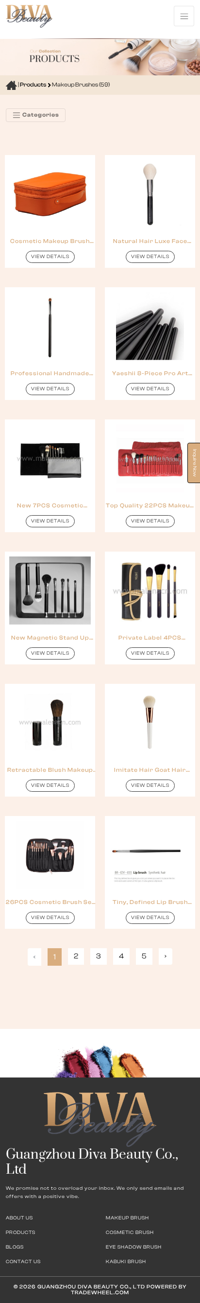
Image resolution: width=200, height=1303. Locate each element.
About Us (19, 1218)
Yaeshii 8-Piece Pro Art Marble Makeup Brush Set (150, 373)
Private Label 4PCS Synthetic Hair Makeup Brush (150, 638)
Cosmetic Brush (130, 1232)
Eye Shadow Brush (134, 1247)
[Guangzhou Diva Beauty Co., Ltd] (29, 15)
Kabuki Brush (126, 1262)
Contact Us (23, 1262)
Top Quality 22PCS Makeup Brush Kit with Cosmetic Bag (150, 505)
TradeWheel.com (100, 1292)
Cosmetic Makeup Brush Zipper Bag (50, 241)
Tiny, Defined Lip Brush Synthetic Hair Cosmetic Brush (150, 902)
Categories (40, 114)
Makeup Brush (127, 1218)
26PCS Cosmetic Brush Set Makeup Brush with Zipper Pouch (50, 902)
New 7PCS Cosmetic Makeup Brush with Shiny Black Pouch (50, 505)
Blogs (15, 1247)
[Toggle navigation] (184, 16)
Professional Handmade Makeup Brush (50, 373)
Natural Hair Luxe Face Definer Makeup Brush (150, 241)
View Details (50, 257)
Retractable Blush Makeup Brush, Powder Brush (50, 770)
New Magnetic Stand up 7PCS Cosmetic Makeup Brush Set (50, 638)
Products (33, 84)
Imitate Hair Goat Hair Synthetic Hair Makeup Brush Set (150, 770)
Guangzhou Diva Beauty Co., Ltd (90, 1287)
